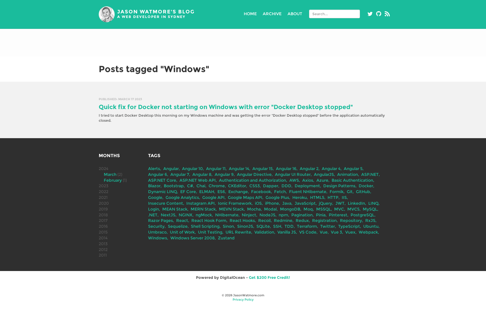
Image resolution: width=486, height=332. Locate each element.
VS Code (307, 232)
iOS (258, 203)
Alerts (154, 168)
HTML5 (317, 197)
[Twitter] (370, 14)
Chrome (217, 185)
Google (155, 197)
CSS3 (254, 185)
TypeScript (349, 226)
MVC (339, 209)
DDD (286, 185)
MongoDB (290, 209)
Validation (264, 232)
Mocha (254, 209)
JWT (340, 203)
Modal (270, 209)
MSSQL (323, 209)
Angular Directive (254, 174)
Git (350, 191)
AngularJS (324, 174)
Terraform (307, 226)
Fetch (280, 191)
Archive (272, 13)
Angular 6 (157, 174)
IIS (344, 197)
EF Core (188, 191)
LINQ (373, 203)
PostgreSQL (362, 215)
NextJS (168, 215)
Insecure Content (165, 203)
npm (283, 215)
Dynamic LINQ (162, 191)
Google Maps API (245, 197)
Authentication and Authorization (252, 180)
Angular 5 (353, 168)
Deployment (307, 185)
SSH (277, 226)
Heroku (299, 197)
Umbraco (157, 232)
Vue (324, 232)
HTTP (333, 197)
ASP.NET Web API (197, 180)
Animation (347, 174)
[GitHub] (378, 14)
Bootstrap (174, 185)
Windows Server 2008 (192, 238)
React (182, 220)
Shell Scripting (205, 226)
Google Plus (277, 197)
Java (286, 203)
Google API (213, 197)
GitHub (363, 191)
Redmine (283, 220)
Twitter (327, 226)
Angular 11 (216, 168)
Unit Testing (210, 232)
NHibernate (226, 215)
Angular (171, 168)
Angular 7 (179, 174)
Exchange (238, 191)
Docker (366, 185)
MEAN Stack (174, 209)
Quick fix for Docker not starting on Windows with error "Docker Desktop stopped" (226, 107)
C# (190, 185)
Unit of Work (182, 232)
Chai (200, 185)
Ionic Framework (235, 203)
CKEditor (237, 185)
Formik (336, 191)
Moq (308, 209)
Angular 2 (309, 168)
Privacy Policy (243, 299)
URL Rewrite (238, 232)
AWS (294, 180)
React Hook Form (208, 220)
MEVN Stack (231, 209)
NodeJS (267, 215)
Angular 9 (224, 174)
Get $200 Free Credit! (269, 277)
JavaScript (305, 203)
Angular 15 (262, 168)
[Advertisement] (243, 42)
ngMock (204, 215)
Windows (157, 238)
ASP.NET (370, 174)
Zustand (226, 238)
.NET (152, 215)
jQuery (325, 203)
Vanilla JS (286, 232)
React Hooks (242, 220)
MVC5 (353, 209)
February (113, 180)
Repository (351, 220)
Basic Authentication (352, 180)
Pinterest (338, 215)
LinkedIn (356, 203)
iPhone (272, 203)
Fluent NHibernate (307, 191)
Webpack (368, 232)
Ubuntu (370, 226)
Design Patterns (339, 185)
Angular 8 (201, 174)
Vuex (350, 232)
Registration (324, 220)
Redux (302, 220)
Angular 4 (331, 168)
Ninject (249, 215)
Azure (322, 180)
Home (250, 13)
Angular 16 (286, 168)
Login (153, 209)
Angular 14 (239, 168)
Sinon (228, 226)
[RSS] (387, 14)
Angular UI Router (293, 174)
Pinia (321, 215)
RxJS (370, 220)
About (295, 13)
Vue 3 (336, 232)
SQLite (263, 226)
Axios (307, 180)
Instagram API (200, 203)
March (110, 174)
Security (156, 226)
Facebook (261, 191)
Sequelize (178, 226)
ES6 (221, 191)
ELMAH (206, 191)
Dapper (270, 185)
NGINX (185, 215)
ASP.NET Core (162, 180)
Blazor (154, 185)
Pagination (302, 215)
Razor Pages (160, 220)
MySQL (370, 209)
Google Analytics (182, 197)
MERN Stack (203, 209)
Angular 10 (192, 168)
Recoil (264, 220)
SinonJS (245, 226)
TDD (289, 226)
